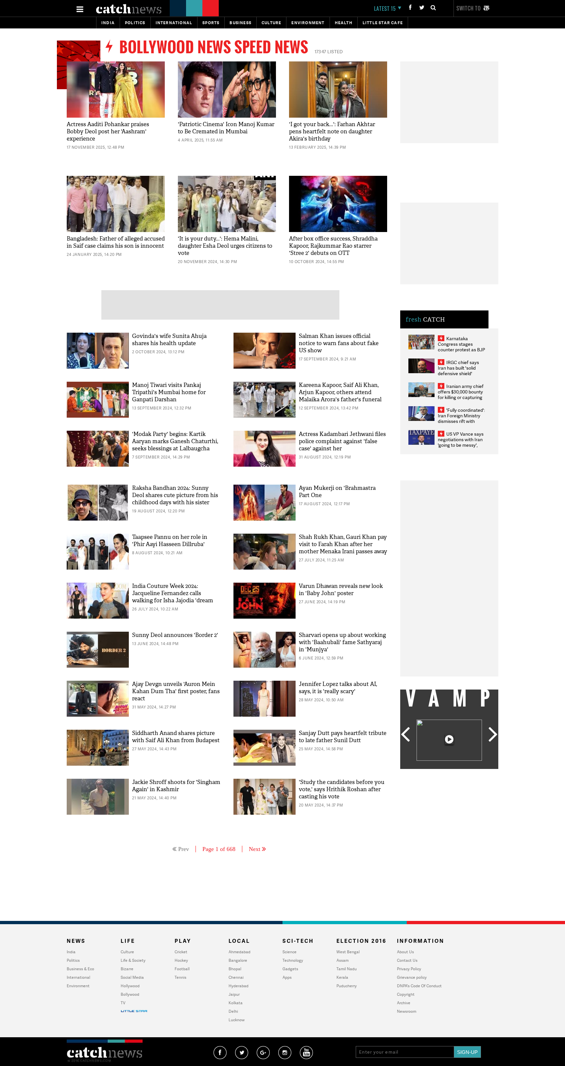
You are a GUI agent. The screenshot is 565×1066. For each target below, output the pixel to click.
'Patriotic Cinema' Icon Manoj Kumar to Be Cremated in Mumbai (226, 128)
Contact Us (407, 960)
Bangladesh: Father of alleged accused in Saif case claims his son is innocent (116, 242)
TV (123, 1003)
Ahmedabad (239, 952)
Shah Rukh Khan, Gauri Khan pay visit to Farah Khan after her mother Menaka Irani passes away (343, 544)
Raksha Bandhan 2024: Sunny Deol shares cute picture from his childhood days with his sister (175, 495)
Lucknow (237, 1020)
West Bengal (348, 952)
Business (240, 22)
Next (254, 849)
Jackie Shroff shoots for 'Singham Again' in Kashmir (176, 786)
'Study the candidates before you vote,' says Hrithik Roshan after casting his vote (342, 789)
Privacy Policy (409, 969)
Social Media (132, 977)
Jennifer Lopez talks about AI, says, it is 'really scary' (338, 688)
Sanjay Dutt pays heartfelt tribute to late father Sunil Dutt (342, 737)
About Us (405, 952)
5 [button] (469, 774)
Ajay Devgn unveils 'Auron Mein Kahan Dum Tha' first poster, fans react (176, 691)
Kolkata (236, 1003)
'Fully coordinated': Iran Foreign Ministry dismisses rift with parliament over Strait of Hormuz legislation (461, 421)
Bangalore (238, 960)
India (108, 22)
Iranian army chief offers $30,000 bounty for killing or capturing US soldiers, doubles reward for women (461, 397)
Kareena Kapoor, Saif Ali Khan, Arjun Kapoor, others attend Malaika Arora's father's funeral (340, 392)
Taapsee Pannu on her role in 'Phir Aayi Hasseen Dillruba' (169, 541)
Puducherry (346, 986)
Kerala (342, 977)
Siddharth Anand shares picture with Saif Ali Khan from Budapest (176, 737)
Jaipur (234, 994)
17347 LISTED (329, 51)
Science (289, 952)
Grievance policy (412, 977)
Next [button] (493, 735)
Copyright (406, 994)
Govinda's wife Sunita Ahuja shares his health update (169, 340)
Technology (292, 960)
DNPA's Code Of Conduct (419, 986)
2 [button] (439, 774)
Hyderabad (238, 986)
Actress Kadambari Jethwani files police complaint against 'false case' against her (342, 441)
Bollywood (130, 994)
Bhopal (235, 969)
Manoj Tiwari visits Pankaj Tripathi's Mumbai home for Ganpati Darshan (169, 392)
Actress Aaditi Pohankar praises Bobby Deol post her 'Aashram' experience (108, 131)
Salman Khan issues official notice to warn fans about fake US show (339, 343)
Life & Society (133, 960)
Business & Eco (80, 969)
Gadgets (290, 969)
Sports (210, 22)
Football (182, 969)
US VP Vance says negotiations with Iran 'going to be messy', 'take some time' (461, 442)
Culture (271, 22)
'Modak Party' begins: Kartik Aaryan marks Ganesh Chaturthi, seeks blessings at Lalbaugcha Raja (175, 445)
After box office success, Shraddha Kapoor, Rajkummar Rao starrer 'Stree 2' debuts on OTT (333, 246)
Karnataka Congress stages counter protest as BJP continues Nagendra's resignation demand (461, 349)
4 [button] (459, 774)
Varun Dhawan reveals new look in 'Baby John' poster (341, 590)
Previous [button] (405, 735)
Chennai (236, 977)
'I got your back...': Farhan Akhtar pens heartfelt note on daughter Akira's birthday (332, 131)
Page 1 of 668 (218, 849)
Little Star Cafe (383, 22)
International (78, 977)
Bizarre (127, 969)
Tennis (180, 977)
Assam (342, 960)
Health (343, 22)
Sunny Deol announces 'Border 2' (175, 635)
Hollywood (130, 986)
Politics (135, 22)
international (174, 22)
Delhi (233, 1011)
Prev (183, 849)
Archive (403, 1003)
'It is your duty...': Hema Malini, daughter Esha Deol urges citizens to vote (225, 246)
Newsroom (406, 1011)
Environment (307, 22)
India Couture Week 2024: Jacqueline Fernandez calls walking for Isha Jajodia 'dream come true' (172, 597)
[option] (449, 741)
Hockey (181, 960)
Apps (287, 977)
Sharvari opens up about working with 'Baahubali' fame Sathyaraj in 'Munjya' (342, 642)
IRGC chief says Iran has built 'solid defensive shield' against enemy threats (461, 370)
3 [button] (449, 774)
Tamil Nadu (346, 969)
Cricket (181, 952)
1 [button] (429, 774)
